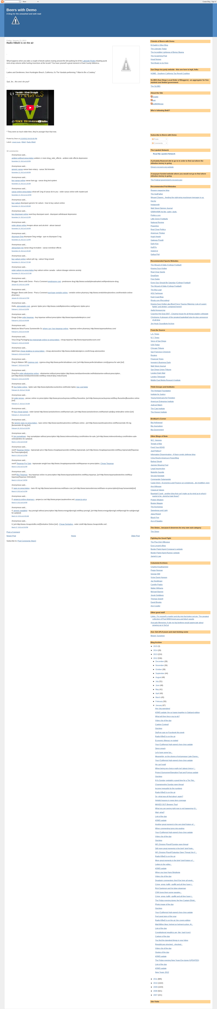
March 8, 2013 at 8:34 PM (19, 502)
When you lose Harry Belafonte (167, 872)
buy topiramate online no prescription (45, 340)
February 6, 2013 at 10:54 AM (21, 354)
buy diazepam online (20, 214)
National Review (157, 222)
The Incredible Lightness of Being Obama (167, 52)
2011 (155, 979)
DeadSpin (155, 276)
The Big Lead (156, 290)
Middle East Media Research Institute (165, 380)
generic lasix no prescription (25, 423)
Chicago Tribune (157, 348)
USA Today (155, 345)
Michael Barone (157, 592)
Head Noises (156, 59)
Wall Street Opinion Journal (162, 208)
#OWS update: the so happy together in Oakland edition (177, 712)
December (160, 661)
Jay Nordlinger (156, 581)
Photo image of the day (164, 904)
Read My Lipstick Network (164, 154)
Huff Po (154, 247)
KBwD (23, 142)
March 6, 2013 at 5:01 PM (19, 466)
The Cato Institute (158, 409)
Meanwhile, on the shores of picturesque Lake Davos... (177, 756)
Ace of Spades (156, 521)
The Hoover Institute (159, 412)
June (158, 685)
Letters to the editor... (163, 864)
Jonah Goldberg (157, 595)
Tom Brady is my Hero (159, 63)
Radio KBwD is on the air (20, 43)
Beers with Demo (21, 10)
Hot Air (153, 201)
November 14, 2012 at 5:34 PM (21, 228)
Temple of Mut (156, 444)
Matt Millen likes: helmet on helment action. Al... (174, 924)
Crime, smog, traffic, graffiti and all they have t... (174, 884)
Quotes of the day (162, 952)
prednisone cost (54, 281)
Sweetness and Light (159, 510)
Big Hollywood (156, 423)
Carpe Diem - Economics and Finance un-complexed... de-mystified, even (180, 483)
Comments (158, 143)
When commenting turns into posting (169, 828)
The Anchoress (157, 507)
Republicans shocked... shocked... (169, 944)
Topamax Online (23, 450)
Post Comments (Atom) (27, 541)
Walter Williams (157, 588)
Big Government (157, 430)
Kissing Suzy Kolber (159, 268)
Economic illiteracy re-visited (166, 740)
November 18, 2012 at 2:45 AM (21, 251)
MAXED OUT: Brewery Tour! (166, 804)
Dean (153, 100)
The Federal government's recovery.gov (166, 180)
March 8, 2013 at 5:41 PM (19, 491)
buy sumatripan (20, 436)
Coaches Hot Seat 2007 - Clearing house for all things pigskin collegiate (179, 314)
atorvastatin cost (23, 306)
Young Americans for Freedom (163, 398)
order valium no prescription (23, 270)
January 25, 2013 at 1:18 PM (20, 284)
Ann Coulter (155, 606)
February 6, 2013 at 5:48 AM (20, 343)
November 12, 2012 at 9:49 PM (21, 172)
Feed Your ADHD (158, 447)
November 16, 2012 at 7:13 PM (21, 239)
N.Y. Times (155, 338)
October (159, 669)
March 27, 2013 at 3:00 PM (20, 527)
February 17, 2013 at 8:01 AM (21, 415)
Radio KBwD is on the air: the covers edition (172, 920)
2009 (155, 987)
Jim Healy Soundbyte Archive (162, 324)
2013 (155, 654)
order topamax (28, 317)
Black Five (155, 518)
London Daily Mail (158, 373)
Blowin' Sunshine (158, 636)
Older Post (135, 536)
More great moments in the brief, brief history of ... (174, 860)
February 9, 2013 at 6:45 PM (20, 379)
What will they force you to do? (167, 716)
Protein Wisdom (157, 500)
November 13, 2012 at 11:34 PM (21, 195)
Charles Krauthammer (159, 567)
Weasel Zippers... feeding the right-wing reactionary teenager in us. (177, 197)
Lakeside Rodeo (89, 61)
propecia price (81, 499)
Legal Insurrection (158, 469)
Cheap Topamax (107, 463)
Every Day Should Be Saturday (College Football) (171, 283)
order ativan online (19, 225)
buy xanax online (18, 181)
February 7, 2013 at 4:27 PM (20, 365)
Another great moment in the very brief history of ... (175, 824)
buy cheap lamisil (21, 412)
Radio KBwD (31, 142)
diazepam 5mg (18, 237)
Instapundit (155, 205)
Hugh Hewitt (156, 237)
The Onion (155, 532)
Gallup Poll (155, 254)
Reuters (154, 355)
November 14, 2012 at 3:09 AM (21, 206)
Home (73, 536)
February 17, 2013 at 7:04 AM (21, 403)
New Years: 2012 (162, 972)
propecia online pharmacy (24, 499)
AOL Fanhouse (157, 293)
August (159, 677)
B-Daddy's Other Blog (159, 45)
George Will (155, 574)
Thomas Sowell (157, 599)
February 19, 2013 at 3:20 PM (21, 428)
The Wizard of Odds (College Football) (166, 265)
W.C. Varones (156, 440)
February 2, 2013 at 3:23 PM (20, 309)
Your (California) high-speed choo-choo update (174, 744)
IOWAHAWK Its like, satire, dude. (164, 212)
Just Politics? (156, 451)
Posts (155, 139)
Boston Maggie (157, 503)
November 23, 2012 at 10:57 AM (21, 273)
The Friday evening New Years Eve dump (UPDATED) (177, 960)
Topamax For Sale (24, 463)
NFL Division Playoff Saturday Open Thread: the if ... (176, 852)
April (158, 693)
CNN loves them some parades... (168, 892)
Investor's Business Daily (161, 362)
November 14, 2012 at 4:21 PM (21, 217)
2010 (155, 983)
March (158, 697)
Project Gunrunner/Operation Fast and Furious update (176, 772)
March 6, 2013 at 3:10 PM (19, 455)
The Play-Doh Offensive (160, 542)
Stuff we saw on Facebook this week (169, 732)
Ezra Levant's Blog (158, 546)
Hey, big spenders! (162, 709)
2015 (155, 646)
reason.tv (154, 251)
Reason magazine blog (160, 190)
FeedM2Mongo (157, 104)
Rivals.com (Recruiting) (160, 300)
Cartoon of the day (162, 936)
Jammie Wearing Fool (159, 465)
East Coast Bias (157, 297)
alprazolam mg (18, 248)
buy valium (16, 203)
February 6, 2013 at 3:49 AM (20, 320)
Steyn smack (160, 748)
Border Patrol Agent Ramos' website (165, 553)
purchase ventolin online (58, 293)
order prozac (19, 398)
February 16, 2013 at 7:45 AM (21, 390)
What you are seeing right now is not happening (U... (176, 808)
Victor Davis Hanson (159, 577)
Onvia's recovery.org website (162, 167)
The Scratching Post (159, 56)
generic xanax (17, 169)
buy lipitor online (21, 387)
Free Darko (155, 279)
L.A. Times (155, 334)
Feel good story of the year (165, 916)
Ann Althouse (156, 486)
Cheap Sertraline (66, 524)
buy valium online (19, 259)
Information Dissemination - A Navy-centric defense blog (173, 454)
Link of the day (161, 816)
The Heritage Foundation (161, 391)
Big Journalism (157, 426)
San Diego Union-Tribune (161, 370)
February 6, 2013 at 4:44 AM (20, 331)
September (160, 673)
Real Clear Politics (158, 229)
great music (16, 142)
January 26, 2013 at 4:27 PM (20, 298)
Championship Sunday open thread (169, 784)
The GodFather (157, 194)
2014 (155, 650)
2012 (155, 658)
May (157, 689)
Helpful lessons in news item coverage (170, 800)
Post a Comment (13, 532)
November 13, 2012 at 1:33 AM (21, 183)
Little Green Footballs (159, 219)
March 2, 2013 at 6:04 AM (19, 442)
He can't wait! (160, 764)
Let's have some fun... (163, 752)
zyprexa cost (33, 362)
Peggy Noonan (157, 570)
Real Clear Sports (158, 272)
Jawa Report (156, 514)
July (157, 681)
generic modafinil (20, 511)
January (159, 705)
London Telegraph (158, 377)
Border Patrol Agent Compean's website (167, 549)
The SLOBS (155, 86)
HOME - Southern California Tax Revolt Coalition (170, 73)
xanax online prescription (22, 192)
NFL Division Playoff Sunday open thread (171, 844)
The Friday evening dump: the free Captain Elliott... (175, 900)
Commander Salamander (161, 479)
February (159, 701)
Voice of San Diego (158, 341)
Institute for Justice (158, 394)
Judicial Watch (156, 405)
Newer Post (11, 536)
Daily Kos (154, 244)
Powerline (155, 226)
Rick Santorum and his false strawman (170, 888)
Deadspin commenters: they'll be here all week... (174, 880)
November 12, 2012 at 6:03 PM (21, 161)
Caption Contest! (162, 724)
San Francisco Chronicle (161, 352)
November (160, 665)
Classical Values (157, 490)
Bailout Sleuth (156, 461)
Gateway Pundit (157, 240)
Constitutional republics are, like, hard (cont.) (173, 932)
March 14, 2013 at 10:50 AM (20, 516)
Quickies (158, 728)
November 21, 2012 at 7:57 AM (21, 262)
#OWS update (160, 820)
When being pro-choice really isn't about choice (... (175, 768)
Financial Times (157, 359)
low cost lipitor (82, 387)
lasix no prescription (22, 488)
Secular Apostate (157, 476)
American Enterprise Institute (162, 401)
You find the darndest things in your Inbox (171, 940)
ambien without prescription (23, 158)
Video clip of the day (163, 720)
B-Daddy (154, 97)
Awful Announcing (158, 310)
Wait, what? (159, 812)
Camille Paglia (157, 585)
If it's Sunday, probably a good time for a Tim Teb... (175, 780)
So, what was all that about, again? (169, 796)
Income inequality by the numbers (168, 788)
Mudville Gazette (157, 472)
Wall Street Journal (158, 366)
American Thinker (158, 233)
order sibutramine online (29, 373)
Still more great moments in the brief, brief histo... (174, 848)
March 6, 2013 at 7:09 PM (19, 480)
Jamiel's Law (156, 556)
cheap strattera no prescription (32, 351)
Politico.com (155, 215)
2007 (155, 995)
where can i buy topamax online (56, 329)
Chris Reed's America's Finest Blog (165, 458)
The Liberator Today (159, 49)
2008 (155, 991)
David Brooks (156, 602)
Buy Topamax (22, 475)
